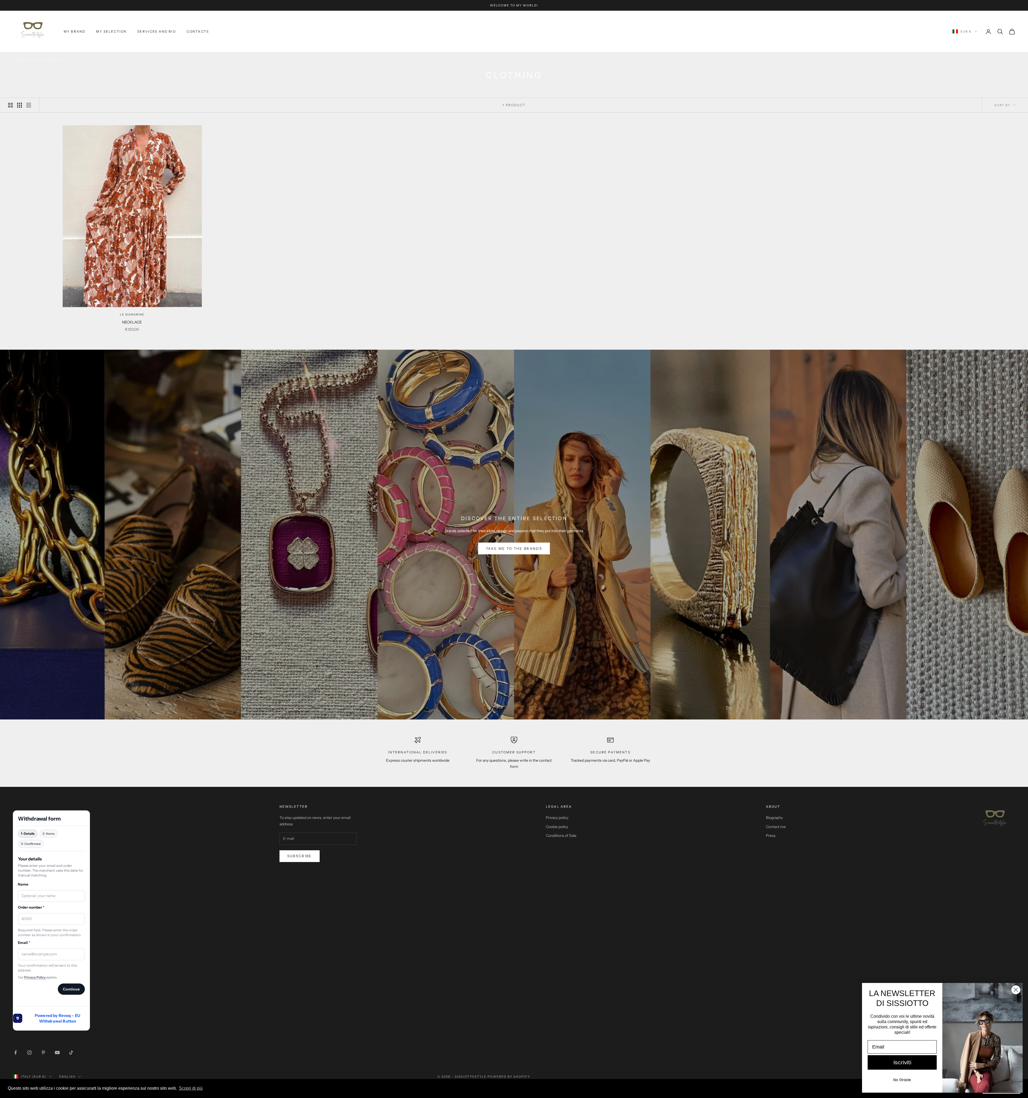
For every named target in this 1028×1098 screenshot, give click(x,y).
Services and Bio (156, 31)
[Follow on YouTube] (57, 1052)
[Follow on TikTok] (71, 1052)
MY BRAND (74, 31)
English (67, 1076)
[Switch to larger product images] (10, 105)
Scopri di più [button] (191, 1088)
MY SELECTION (111, 31)
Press (771, 835)
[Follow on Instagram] (29, 1052)
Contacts (198, 31)
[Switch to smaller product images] (19, 105)
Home (18, 60)
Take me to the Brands (514, 548)
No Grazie (902, 1079)
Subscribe (299, 856)
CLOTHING (52, 60)
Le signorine (132, 314)
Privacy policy (557, 817)
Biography (774, 817)
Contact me (776, 826)
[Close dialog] (1016, 989)
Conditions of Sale (561, 835)
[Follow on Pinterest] (43, 1052)
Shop (33, 60)
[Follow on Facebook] (15, 1052)
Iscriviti (902, 1062)
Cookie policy (557, 826)
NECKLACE (132, 322)
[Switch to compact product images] (28, 105)
